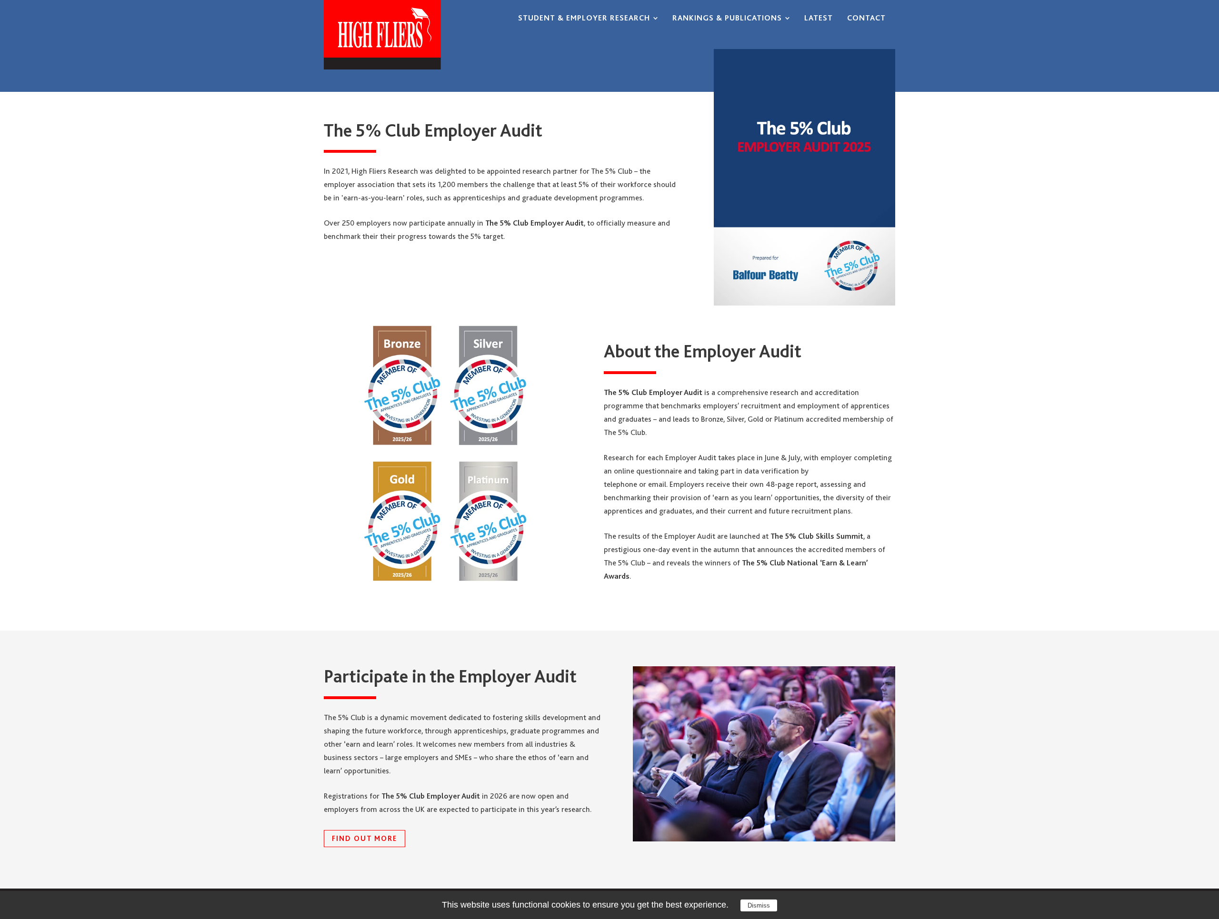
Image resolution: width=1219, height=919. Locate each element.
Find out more (364, 838)
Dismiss (759, 905)
